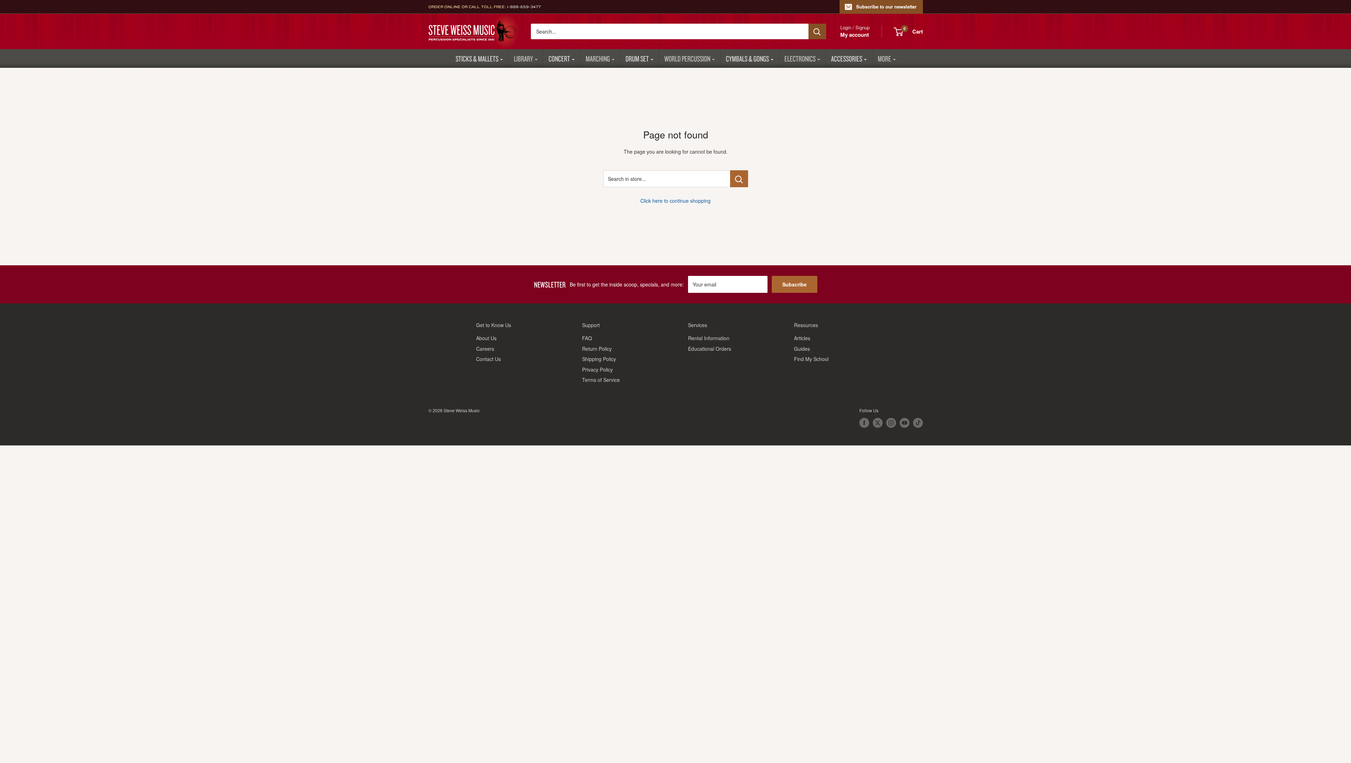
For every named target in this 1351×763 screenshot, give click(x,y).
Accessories (846, 58)
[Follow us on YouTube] (904, 423)
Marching (598, 58)
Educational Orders (709, 348)
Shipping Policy (599, 358)
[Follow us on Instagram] (891, 423)
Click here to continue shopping (675, 200)
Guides (802, 348)
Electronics (800, 58)
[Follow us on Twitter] (878, 423)
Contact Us (488, 358)
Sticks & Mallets (477, 58)
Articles (802, 338)
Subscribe (794, 284)
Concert (559, 58)
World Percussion (687, 58)
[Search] (817, 31)
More (884, 58)
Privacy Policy (597, 369)
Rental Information (708, 338)
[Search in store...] (739, 178)
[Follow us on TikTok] (918, 423)
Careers (485, 348)
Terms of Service (601, 379)
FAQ (587, 338)
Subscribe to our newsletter (886, 6)
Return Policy (597, 348)
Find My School (811, 358)
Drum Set (637, 58)
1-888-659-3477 (524, 6)
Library (523, 58)
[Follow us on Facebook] (864, 423)
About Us (486, 338)
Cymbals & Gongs (747, 58)
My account (854, 35)
